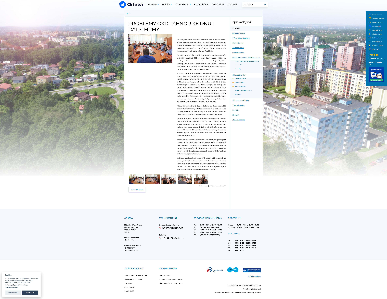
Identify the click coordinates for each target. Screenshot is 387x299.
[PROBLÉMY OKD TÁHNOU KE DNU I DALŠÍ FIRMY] (131, 4)
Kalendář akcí (377, 30)
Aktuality (236, 28)
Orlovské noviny (239, 75)
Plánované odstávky (240, 100)
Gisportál (232, 4)
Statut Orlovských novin (243, 90)
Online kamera (377, 38)
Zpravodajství (182, 4)
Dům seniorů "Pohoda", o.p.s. (171, 283)
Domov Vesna (164, 275)
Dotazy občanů (377, 22)
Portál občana (201, 4)
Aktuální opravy (238, 33)
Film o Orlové (237, 43)
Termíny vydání (240, 86)
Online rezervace (378, 18)
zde (370, 64)
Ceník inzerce (239, 82)
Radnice (166, 4)
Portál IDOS (129, 291)
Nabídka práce (377, 41)
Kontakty (238, 69)
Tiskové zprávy (238, 105)
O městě (152, 4)
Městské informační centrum (136, 275)
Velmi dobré (381, 59)
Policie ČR (128, 283)
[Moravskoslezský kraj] (215, 270)
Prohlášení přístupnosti (252, 289)
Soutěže (235, 110)
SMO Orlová (129, 287)
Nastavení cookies (11, 287)
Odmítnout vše (13, 292)
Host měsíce (239, 65)
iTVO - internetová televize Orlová (246, 57)
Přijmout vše (30, 292)
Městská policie (377, 45)
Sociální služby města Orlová (170, 279)
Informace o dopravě (241, 38)
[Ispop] (252, 270)
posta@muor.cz (172, 228)
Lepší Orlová (218, 4)
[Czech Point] (232, 270)
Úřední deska (377, 34)
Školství (235, 115)
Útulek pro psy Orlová (133, 279)
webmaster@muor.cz (252, 293)
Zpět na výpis (137, 189)
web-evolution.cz (227, 293)
